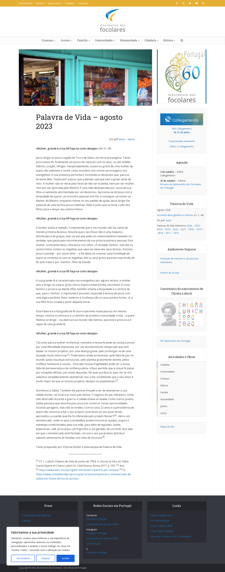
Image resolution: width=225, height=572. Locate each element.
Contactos (83, 3)
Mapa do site (167, 426)
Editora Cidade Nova (161, 515)
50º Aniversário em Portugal (175, 340)
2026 (189, 225)
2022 (175, 229)
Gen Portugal (93, 543)
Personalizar (23, 558)
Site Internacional (160, 520)
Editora (168, 40)
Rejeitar (46, 558)
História (40, 3)
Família (82, 40)
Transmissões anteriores (182, 141)
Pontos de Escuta (169, 272)
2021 (183, 229)
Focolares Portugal (96, 518)
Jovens (65, 40)
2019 (199, 229)
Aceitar (65, 558)
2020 (191, 229)
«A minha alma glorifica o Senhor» (175, 215)
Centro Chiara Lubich (162, 525)
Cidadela (69, 3)
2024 (159, 229)
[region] (43, 546)
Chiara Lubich (25, 3)
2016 (176, 232)
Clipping (26, 520)
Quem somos (54, 3)
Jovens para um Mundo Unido (102, 524)
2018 (160, 232)
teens (131, 139)
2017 (168, 232)
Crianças (47, 40)
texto (122, 139)
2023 (167, 229)
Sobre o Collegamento (182, 146)
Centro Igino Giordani (162, 531)
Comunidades (104, 40)
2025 (197, 225)
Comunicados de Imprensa (36, 515)
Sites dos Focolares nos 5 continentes (171, 536)
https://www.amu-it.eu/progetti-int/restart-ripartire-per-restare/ (79, 470)
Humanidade (128, 40)
